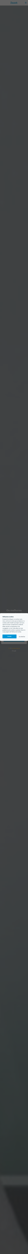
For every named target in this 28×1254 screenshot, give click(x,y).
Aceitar (9, 636)
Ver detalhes (22, 636)
